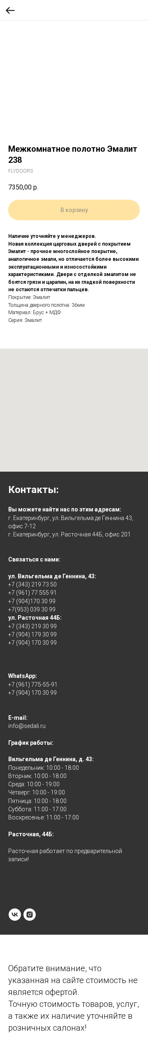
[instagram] (29, 914)
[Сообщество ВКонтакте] (15, 914)
